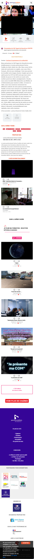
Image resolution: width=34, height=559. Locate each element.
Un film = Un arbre (18, 461)
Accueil (3, 12)
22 (14, 53)
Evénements (18, 437)
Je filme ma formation (18, 457)
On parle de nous (18, 441)
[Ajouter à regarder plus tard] (4, 179)
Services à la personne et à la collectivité (17, 60)
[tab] (6, 39)
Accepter (26, 543)
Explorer (8, 12)
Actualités (18, 439)
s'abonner (18, 237)
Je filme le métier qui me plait (18, 455)
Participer (18, 459)
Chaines (18, 435)
